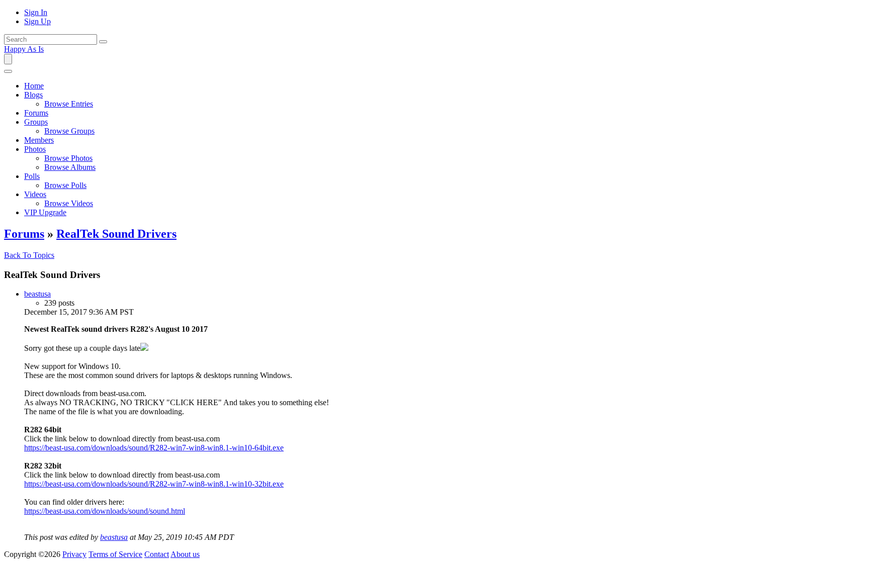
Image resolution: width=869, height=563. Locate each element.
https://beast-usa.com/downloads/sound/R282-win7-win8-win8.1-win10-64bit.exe (154, 447)
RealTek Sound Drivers (116, 233)
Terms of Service (115, 554)
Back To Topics (29, 255)
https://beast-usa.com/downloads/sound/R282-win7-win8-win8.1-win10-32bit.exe (154, 484)
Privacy (74, 554)
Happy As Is (24, 49)
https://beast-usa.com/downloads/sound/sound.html (104, 511)
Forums (24, 233)
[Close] (8, 71)
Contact (156, 554)
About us (185, 554)
